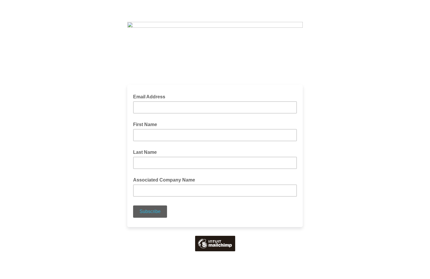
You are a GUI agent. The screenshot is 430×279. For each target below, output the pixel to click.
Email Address (151, 96)
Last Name (145, 152)
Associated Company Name (164, 179)
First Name (145, 124)
